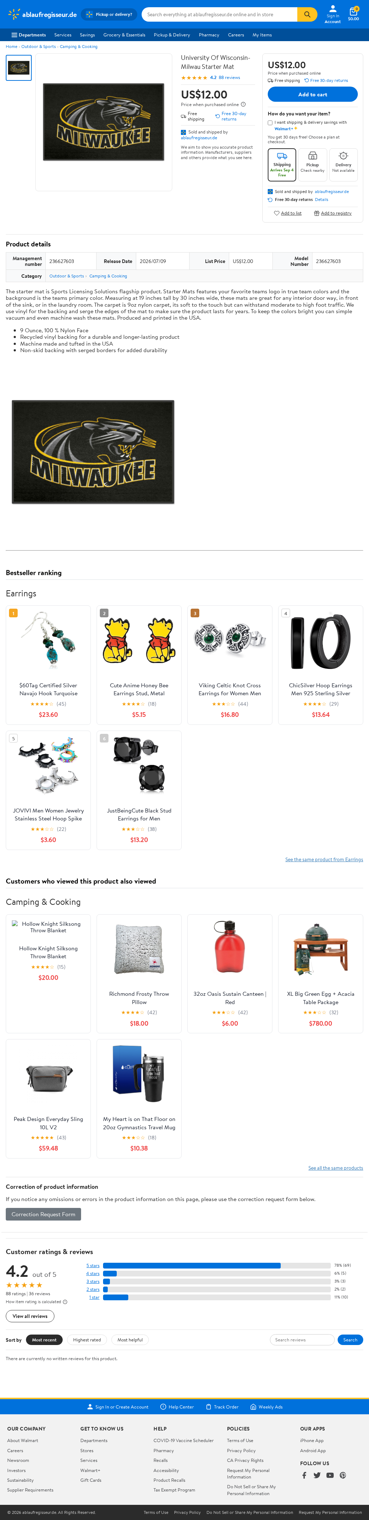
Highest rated (87, 1339)
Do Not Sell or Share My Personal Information (251, 1489)
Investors (16, 1470)
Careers (236, 34)
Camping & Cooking (79, 46)
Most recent (44, 1339)
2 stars (92, 1289)
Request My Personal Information (248, 1473)
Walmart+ (90, 1470)
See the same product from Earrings (324, 859)
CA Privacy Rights (245, 1460)
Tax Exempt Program (174, 1489)
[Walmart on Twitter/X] (317, 1475)
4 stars (92, 1273)
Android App (313, 1450)
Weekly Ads (271, 1406)
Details (321, 199)
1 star (94, 1297)
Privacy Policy (241, 1450)
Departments (32, 34)
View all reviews (30, 1316)
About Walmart (22, 1440)
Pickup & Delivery (172, 34)
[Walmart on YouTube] (330, 1475)
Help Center (181, 1406)
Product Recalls (169, 1480)
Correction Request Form (43, 1214)
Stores (86, 1450)
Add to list (291, 213)
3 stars (92, 1281)
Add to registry (336, 213)
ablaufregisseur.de (199, 137)
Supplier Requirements (30, 1489)
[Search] (307, 14)
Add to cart (312, 94)
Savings (87, 34)
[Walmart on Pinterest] (343, 1475)
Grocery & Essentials (124, 34)
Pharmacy (209, 34)
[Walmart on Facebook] (304, 1475)
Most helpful (130, 1339)
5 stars (92, 1265)
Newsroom (18, 1460)
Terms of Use (240, 1440)
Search (350, 1339)
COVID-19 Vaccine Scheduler (184, 1440)
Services (62, 34)
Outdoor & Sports (38, 46)
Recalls (161, 1460)
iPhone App (312, 1440)
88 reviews (229, 77)
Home (11, 46)
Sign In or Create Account (121, 1406)
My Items (262, 34)
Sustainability (20, 1480)
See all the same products (335, 1167)
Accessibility (166, 1470)
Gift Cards (90, 1480)
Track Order (226, 1406)
